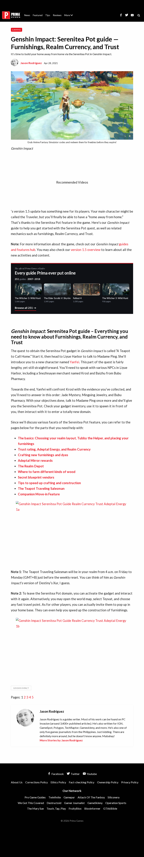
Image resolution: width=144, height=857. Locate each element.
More (70, 17)
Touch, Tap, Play (56, 808)
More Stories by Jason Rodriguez (61, 740)
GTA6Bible (110, 808)
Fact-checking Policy (81, 782)
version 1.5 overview (85, 250)
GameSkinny (95, 803)
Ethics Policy (58, 782)
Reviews (57, 15)
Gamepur (69, 797)
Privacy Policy (129, 782)
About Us (69, 13)
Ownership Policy (107, 782)
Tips (47, 15)
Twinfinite (54, 797)
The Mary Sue (35, 808)
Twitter (75, 773)
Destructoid (54, 803)
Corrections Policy (36, 782)
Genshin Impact (21, 688)
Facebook (57, 773)
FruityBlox (75, 808)
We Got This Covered (31, 803)
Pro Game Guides (35, 797)
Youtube (91, 773)
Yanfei (74, 362)
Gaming (16, 29)
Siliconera (113, 797)
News (27, 15)
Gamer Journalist (74, 803)
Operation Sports (115, 803)
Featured (37, 15)
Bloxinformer (92, 808)
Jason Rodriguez (31, 63)
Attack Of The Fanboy (91, 797)
